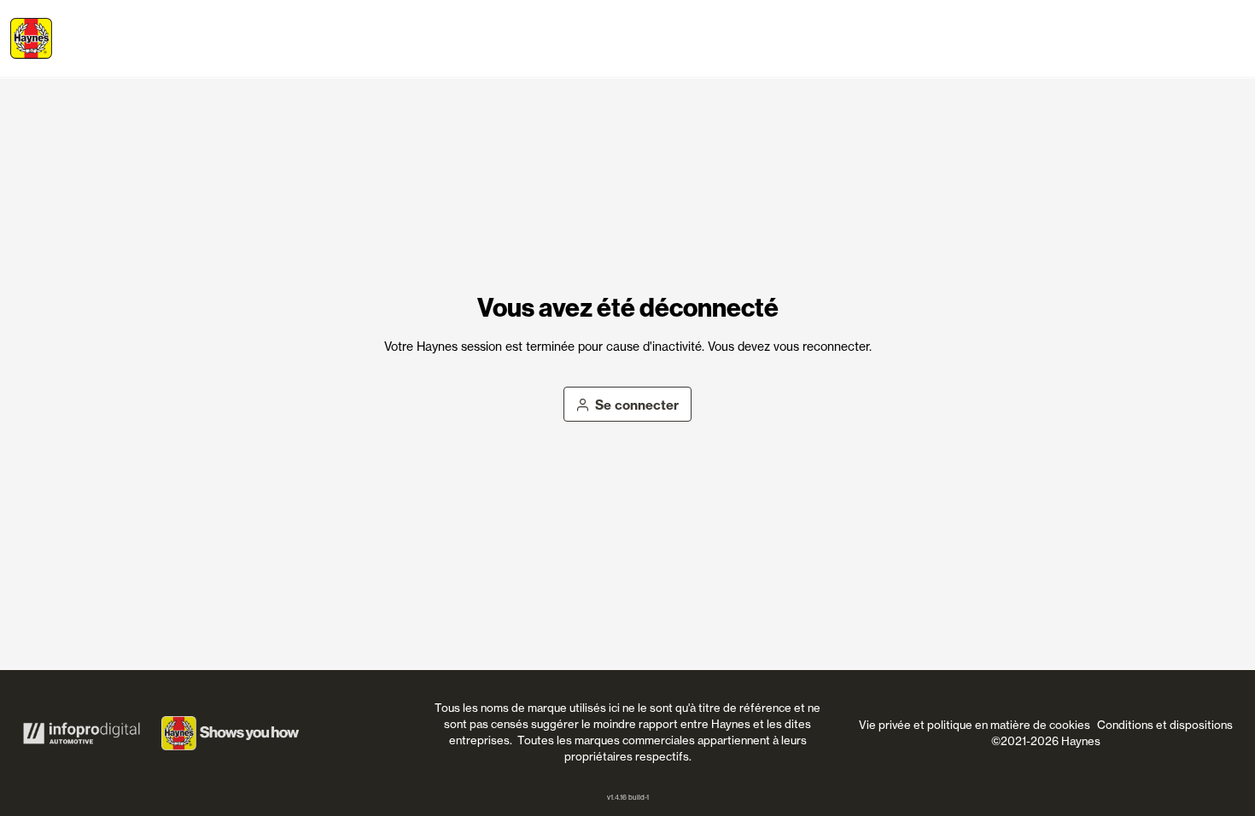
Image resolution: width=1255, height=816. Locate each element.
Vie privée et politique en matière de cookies (974, 724)
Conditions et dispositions (1165, 724)
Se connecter (637, 405)
